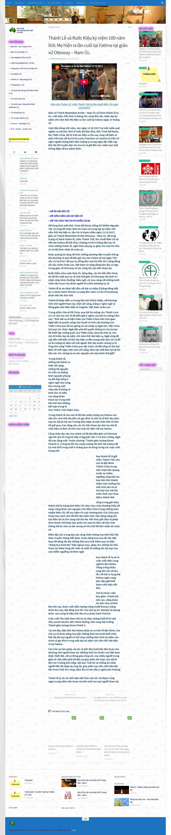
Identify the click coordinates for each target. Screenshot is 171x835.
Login (74, 830)
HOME (9, 3)
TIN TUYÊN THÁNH (53, 3)
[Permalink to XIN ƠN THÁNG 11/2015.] (13, 264)
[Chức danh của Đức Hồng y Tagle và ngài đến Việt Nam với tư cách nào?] (150, 310)
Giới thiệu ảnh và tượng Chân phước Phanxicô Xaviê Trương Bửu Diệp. (149, 347)
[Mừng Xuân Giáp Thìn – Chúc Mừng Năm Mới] (121, 805)
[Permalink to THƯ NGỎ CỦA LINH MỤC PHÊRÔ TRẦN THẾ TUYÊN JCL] (13, 249)
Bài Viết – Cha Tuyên (19, 46)
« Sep (11, 416)
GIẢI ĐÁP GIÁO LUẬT (35, 3)
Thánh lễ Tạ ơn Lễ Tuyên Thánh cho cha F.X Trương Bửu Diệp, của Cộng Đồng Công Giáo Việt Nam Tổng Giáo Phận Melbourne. (29, 200)
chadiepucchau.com (57, 59)
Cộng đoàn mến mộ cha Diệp (22, 68)
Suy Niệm (14, 74)
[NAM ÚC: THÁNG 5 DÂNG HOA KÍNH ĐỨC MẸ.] (121, 793)
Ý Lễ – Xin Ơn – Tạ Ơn (19, 129)
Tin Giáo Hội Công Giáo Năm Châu (24, 90)
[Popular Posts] (25, 152)
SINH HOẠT (80, 3)
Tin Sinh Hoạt (54, 27)
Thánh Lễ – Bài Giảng (19, 79)
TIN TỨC (68, 3)
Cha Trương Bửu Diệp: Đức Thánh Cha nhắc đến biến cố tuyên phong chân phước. (30, 235)
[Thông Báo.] (150, 81)
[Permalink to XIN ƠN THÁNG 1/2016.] (13, 309)
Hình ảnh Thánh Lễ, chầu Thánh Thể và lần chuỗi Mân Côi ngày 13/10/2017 (84, 106)
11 (21, 402)
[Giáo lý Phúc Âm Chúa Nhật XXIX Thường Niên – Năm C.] (69, 798)
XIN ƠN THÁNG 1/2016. (28, 308)
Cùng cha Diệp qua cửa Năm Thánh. (30, 318)
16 (11, 405)
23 (11, 409)
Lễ (26, 320)
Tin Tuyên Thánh (18, 118)
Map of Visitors (14, 364)
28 (34, 409)
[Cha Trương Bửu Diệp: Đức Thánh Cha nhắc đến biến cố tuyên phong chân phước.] (150, 174)
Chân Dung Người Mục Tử (21, 63)
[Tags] (35, 152)
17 (16, 405)
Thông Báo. (24, 181)
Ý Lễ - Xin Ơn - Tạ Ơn (26, 261)
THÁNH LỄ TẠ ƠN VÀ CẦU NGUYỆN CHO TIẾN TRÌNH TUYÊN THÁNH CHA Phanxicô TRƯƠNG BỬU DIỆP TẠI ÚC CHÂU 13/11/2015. (30, 280)
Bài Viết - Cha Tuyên (26, 246)
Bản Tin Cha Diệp (17, 52)
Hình (23, 321)
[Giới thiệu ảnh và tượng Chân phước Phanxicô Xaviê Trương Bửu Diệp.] (150, 341)
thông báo (33, 320)
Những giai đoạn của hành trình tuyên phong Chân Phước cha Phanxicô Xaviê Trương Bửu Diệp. (150, 147)
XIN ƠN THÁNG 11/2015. (28, 263)
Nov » (16, 416)
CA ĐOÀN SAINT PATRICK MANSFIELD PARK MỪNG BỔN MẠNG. (88, 749)
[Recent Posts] (14, 152)
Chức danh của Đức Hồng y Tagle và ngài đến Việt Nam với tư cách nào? (150, 315)
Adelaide (15, 317)
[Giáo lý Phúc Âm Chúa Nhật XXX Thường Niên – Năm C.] (69, 786)
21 (34, 405)
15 (39, 402)
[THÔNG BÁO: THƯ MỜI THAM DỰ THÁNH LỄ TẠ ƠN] (16, 798)
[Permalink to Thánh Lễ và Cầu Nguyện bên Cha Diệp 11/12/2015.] (13, 296)
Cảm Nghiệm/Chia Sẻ (19, 57)
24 (16, 409)
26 (25, 409)
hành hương (15, 320)
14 (34, 402)
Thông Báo (15, 85)
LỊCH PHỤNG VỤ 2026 (97, 3)
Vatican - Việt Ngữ (25, 230)
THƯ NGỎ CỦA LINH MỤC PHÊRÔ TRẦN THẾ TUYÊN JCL (29, 250)
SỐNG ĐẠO (19, 3)
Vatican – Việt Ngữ (18, 123)
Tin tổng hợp (16, 112)
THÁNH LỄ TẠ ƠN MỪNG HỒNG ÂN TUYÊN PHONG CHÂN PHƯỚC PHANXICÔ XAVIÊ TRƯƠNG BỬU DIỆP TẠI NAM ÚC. (29, 166)
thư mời (13, 323)
